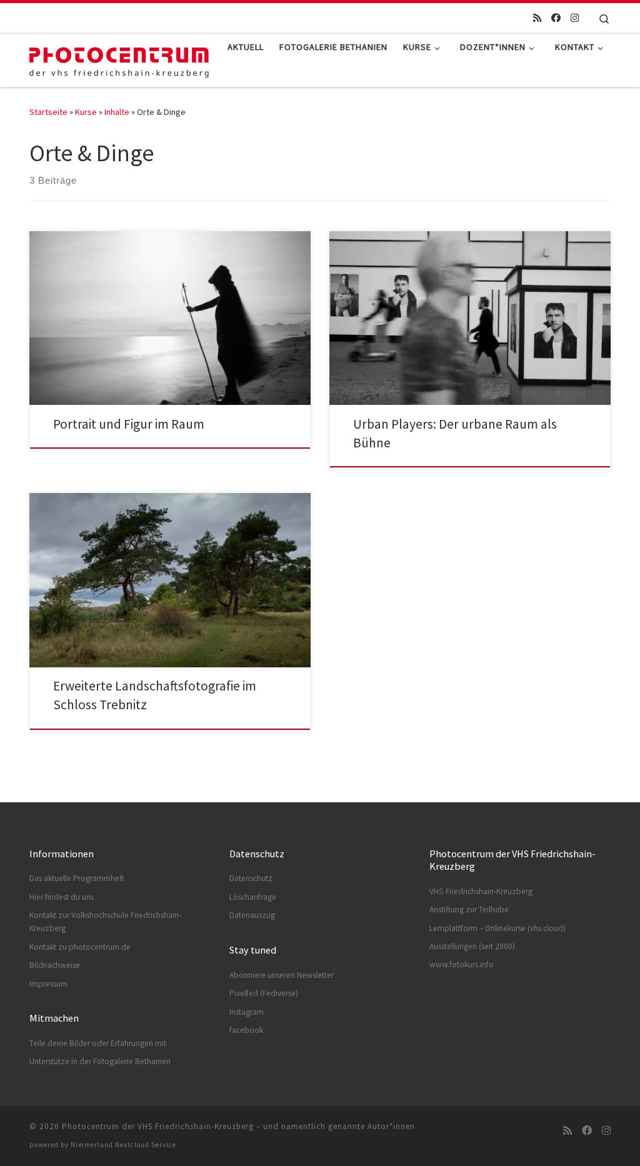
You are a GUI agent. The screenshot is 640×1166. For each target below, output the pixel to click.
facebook (246, 1030)
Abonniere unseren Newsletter (281, 975)
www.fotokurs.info (461, 964)
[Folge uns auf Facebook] (556, 18)
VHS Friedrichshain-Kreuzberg (480, 891)
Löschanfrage (252, 897)
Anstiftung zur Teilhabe (469, 909)
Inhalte (116, 111)
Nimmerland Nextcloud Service (123, 1144)
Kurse (86, 111)
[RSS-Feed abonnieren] (537, 18)
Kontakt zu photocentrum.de (80, 947)
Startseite (48, 111)
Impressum (48, 984)
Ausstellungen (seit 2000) (472, 946)
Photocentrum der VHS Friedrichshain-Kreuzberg (158, 1126)
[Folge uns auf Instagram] (575, 18)
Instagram (246, 1012)
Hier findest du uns (61, 897)
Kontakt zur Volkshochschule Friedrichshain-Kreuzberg (105, 922)
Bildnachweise (54, 965)
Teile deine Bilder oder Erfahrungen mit (97, 1043)
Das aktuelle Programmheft (76, 878)
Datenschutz (250, 878)
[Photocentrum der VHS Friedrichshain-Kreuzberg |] (119, 58)
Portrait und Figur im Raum (128, 424)
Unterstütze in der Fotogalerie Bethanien (100, 1061)
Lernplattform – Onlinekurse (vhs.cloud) (497, 928)
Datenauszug (252, 915)
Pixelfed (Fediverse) (263, 993)
